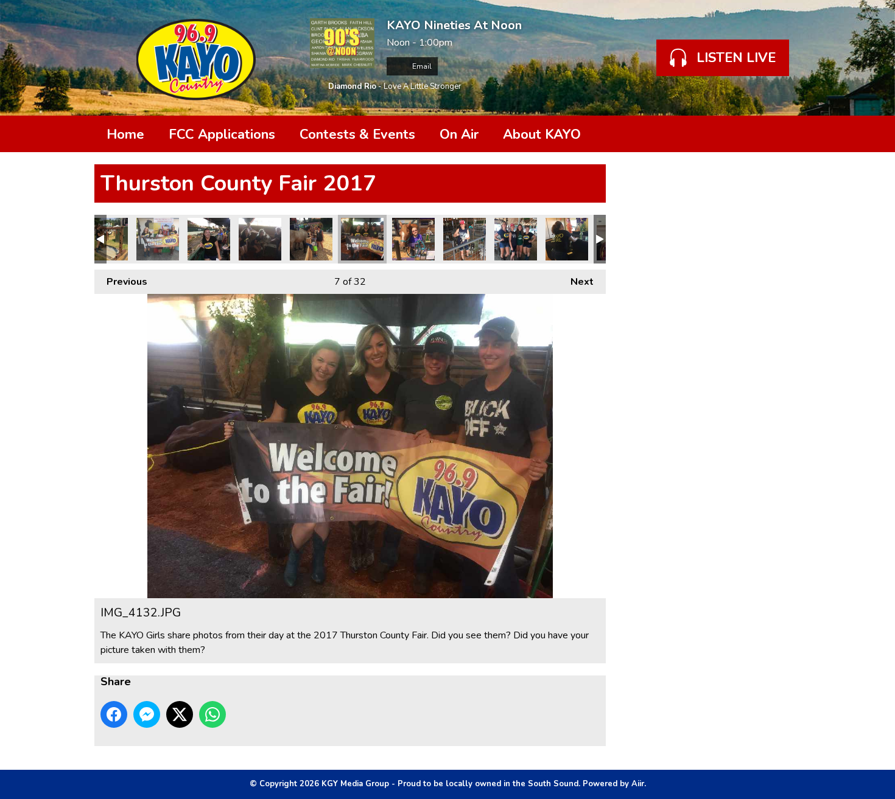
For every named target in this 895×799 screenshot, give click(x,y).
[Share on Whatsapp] (212, 714)
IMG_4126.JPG (157, 239)
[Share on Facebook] (113, 714)
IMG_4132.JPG (362, 239)
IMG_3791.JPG (311, 239)
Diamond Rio (352, 86)
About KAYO (542, 134)
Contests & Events (357, 134)
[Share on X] (179, 714)
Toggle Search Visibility (782, 134)
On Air (459, 134)
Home (125, 134)
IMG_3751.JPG (106, 239)
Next (576, 281)
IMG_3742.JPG (567, 239)
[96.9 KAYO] (196, 57)
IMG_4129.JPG (260, 239)
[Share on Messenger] (146, 714)
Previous (120, 281)
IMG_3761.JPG (515, 239)
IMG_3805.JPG (209, 239)
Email (421, 66)
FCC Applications (222, 134)
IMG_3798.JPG (413, 239)
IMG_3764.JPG (464, 239)
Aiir (637, 783)
